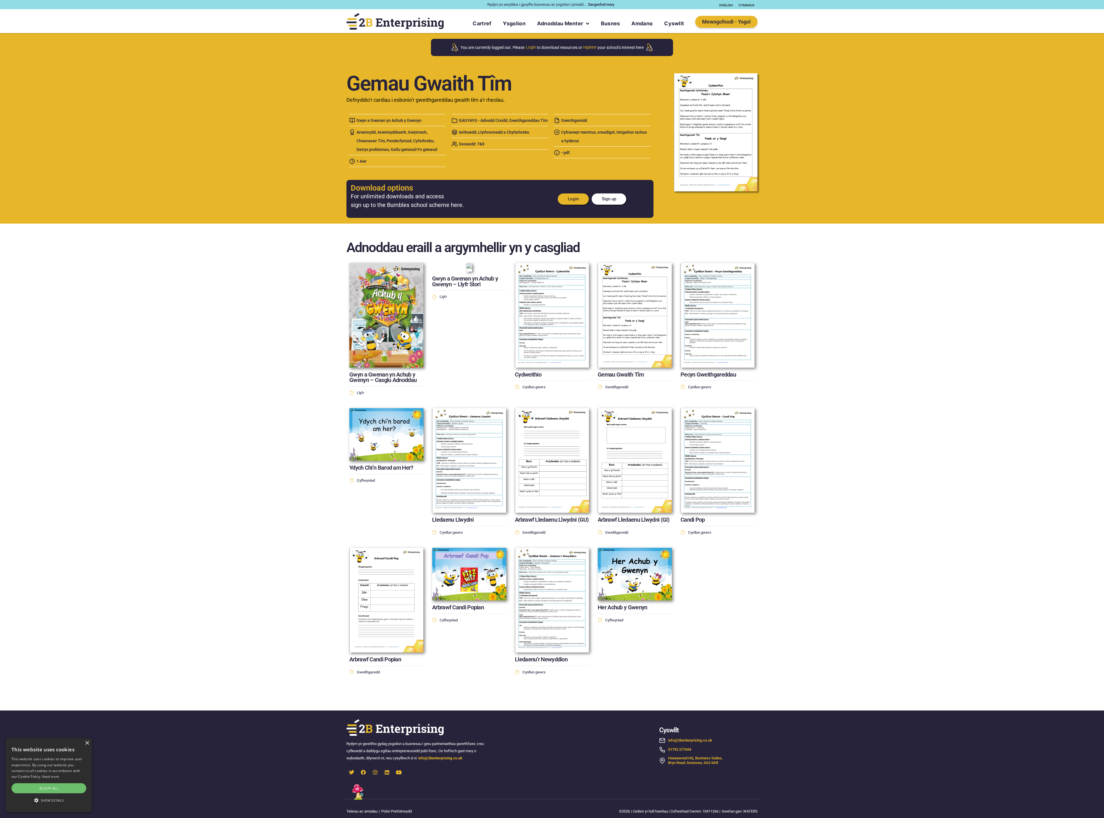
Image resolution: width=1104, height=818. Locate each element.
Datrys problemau (372, 149)
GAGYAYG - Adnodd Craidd (483, 120)
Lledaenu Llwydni (453, 519)
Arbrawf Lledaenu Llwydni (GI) (634, 519)
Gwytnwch (417, 132)
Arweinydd (366, 132)
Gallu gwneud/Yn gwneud (414, 149)
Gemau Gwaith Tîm (621, 374)
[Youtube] (399, 772)
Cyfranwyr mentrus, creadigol (588, 132)
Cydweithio (528, 374)
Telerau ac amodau (361, 811)
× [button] (87, 743)
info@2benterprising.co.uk (440, 758)
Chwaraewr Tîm (370, 141)
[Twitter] (351, 772)
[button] (49, 800)
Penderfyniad (399, 141)
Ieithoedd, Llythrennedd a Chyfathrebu (494, 132)
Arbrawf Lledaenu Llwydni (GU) (552, 519)
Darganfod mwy (601, 4)
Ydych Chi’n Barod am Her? (381, 467)
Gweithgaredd (574, 120)
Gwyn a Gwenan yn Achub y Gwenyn (388, 120)
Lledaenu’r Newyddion (541, 659)
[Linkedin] (387, 772)
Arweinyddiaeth (391, 132)
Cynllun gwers (534, 387)
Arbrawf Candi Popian (375, 659)
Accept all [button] (48, 788)
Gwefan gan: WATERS (740, 811)
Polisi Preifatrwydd (396, 811)
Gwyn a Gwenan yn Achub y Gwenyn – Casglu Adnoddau (383, 377)
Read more (50, 776)
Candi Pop (693, 519)
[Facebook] (363, 772)
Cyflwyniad (366, 480)
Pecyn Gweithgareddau (708, 374)
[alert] (49, 775)
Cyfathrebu (423, 141)
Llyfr (360, 393)
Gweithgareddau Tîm (528, 120)
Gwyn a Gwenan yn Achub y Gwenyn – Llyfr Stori (465, 281)
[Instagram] (375, 772)
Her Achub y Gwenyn (622, 607)
